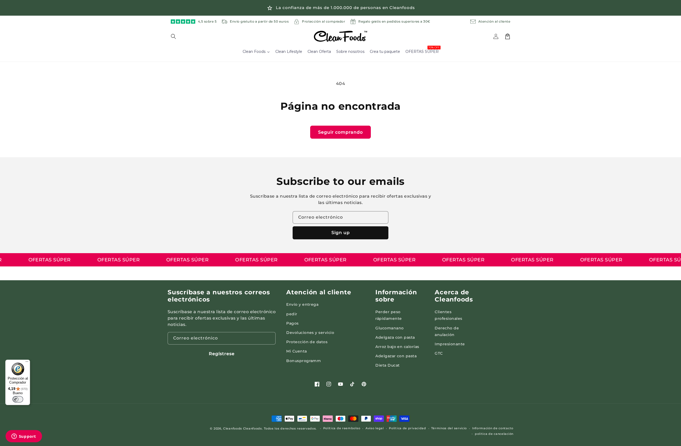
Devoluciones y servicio (310, 332)
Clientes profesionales (448, 315)
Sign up (340, 232)
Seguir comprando (340, 132)
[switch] (18, 399)
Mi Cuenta (296, 351)
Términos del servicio (449, 428)
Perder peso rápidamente (388, 315)
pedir (291, 314)
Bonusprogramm (303, 360)
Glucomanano (389, 328)
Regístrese (222, 353)
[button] (176, 36)
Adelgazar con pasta (396, 356)
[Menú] (27, 363)
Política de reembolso (341, 428)
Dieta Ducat (387, 365)
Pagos (292, 323)
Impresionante (450, 344)
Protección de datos (306, 341)
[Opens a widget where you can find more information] (23, 436)
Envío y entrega (302, 304)
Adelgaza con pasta (395, 337)
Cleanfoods (233, 428)
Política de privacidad (407, 428)
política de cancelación (494, 434)
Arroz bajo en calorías (397, 346)
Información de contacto (492, 428)
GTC (439, 353)
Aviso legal (375, 428)
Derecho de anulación (447, 331)
